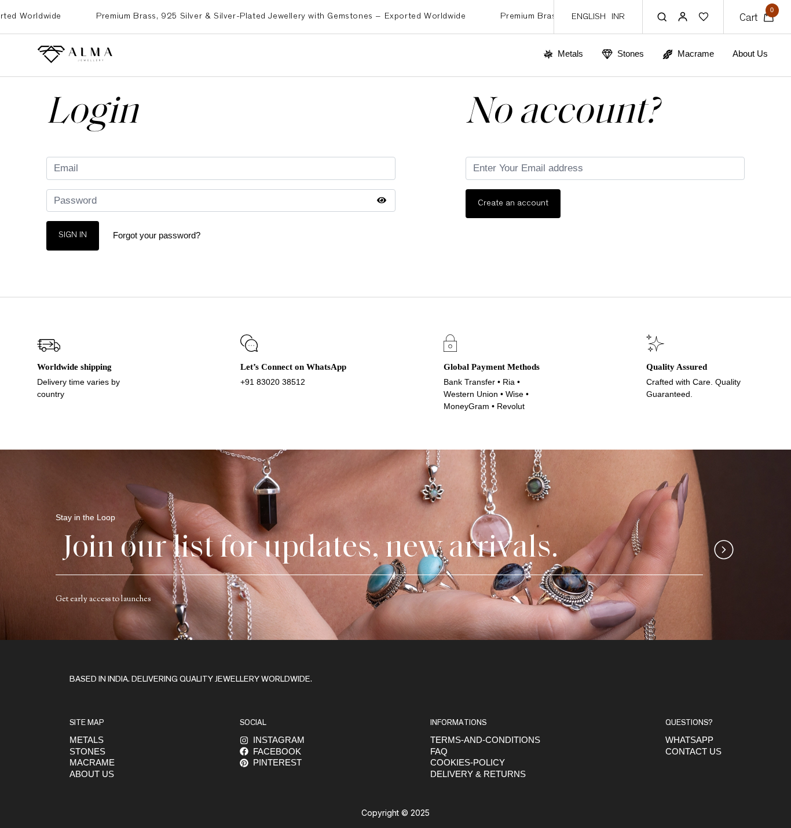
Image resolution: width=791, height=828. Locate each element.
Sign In (72, 235)
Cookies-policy (467, 762)
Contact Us (693, 751)
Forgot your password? (156, 235)
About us (91, 774)
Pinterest (277, 762)
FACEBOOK (277, 751)
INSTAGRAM (279, 740)
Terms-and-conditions (485, 740)
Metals (86, 740)
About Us (750, 53)
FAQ (439, 751)
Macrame (92, 762)
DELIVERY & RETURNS (478, 774)
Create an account (513, 203)
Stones (87, 751)
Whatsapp (689, 740)
